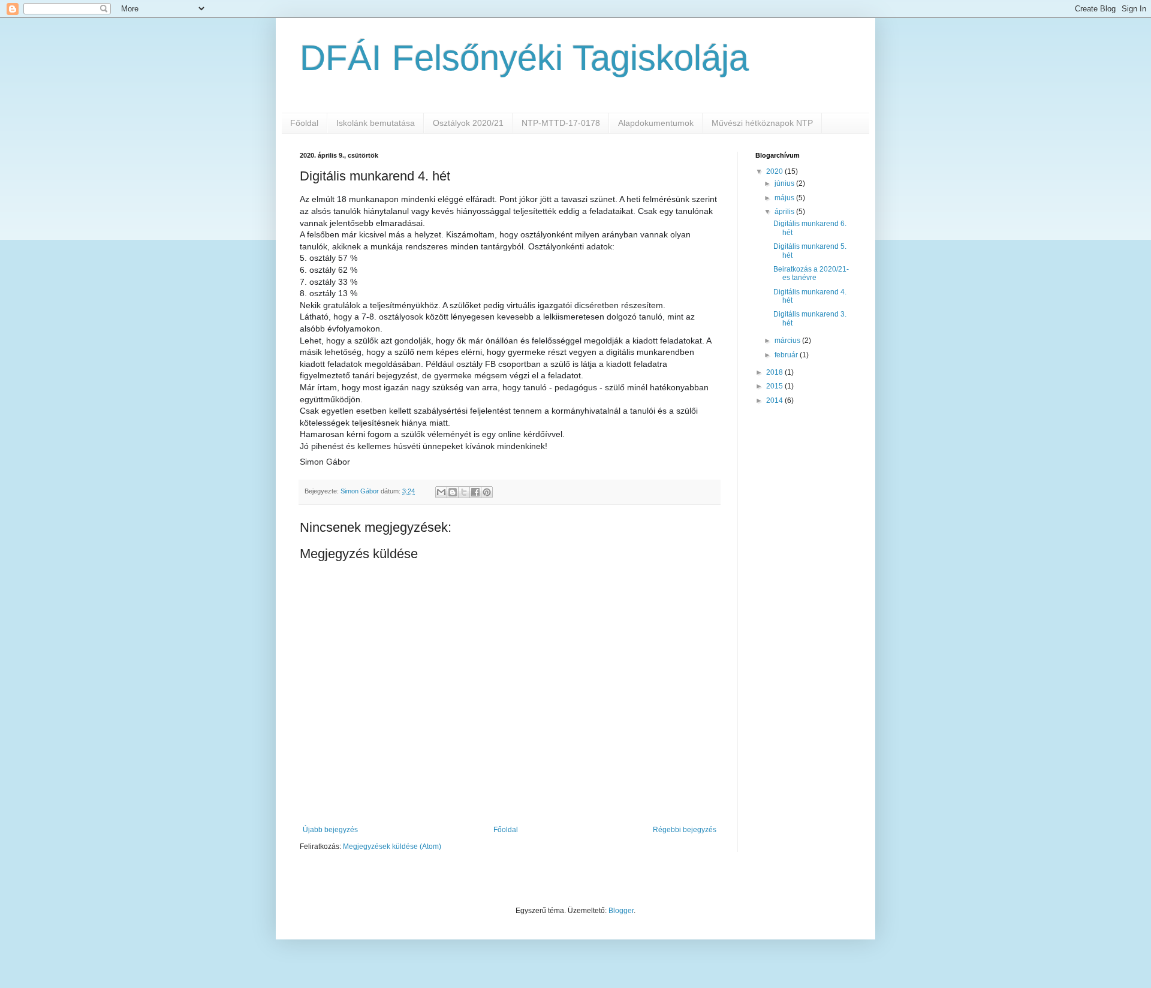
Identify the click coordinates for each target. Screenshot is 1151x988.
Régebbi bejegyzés (684, 830)
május (785, 198)
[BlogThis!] (453, 492)
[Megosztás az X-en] (464, 492)
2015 (775, 386)
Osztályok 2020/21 (468, 123)
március (788, 340)
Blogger (621, 910)
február (787, 355)
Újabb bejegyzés (330, 830)
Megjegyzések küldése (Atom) (392, 846)
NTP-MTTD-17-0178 (561, 123)
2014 (775, 400)
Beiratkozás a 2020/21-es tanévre (811, 273)
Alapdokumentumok (656, 123)
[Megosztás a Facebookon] (475, 492)
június (785, 183)
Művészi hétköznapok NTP (762, 123)
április (785, 211)
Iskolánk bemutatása (375, 123)
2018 (775, 372)
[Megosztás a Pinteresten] (487, 492)
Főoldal (304, 123)
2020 (775, 171)
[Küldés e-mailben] (441, 492)
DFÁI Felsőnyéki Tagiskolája (524, 58)
